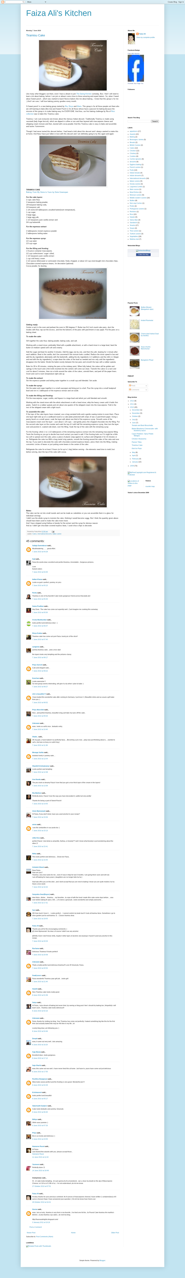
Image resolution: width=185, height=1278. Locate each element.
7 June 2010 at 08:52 (40, 703)
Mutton (132, 200)
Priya (34, 1133)
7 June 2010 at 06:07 (40, 626)
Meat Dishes (134, 192)
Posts (133, 386)
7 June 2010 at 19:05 (40, 919)
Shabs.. (35, 737)
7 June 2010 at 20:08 (40, 955)
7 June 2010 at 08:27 (40, 687)
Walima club (134, 239)
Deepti (34, 1039)
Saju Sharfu (36, 1065)
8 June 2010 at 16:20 (40, 1045)
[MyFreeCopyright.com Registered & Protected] (143, 475)
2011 (132, 404)
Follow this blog (143, 254)
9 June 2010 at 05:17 (40, 1099)
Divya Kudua (37, 633)
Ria (66, 106)
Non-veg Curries (136, 203)
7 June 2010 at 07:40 (40, 639)
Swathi (34, 989)
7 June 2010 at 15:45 (40, 860)
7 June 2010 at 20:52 (40, 968)
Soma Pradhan (38, 606)
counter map (150, 486)
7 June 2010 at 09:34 (40, 716)
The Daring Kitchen (83, 94)
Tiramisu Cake (35, 35)
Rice (131, 214)
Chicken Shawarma (139, 439)
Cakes (34, 534)
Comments (135, 390)
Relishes (133, 212)
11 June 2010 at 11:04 (40, 1157)
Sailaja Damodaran (39, 546)
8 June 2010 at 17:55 (40, 1072)
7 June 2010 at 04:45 (40, 572)
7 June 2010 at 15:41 (40, 846)
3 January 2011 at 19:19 (41, 1222)
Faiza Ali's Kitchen (59, 13)
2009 (132, 466)
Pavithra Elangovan (39, 1079)
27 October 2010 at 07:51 (41, 1186)
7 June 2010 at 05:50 (40, 612)
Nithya (34, 1119)
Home (73, 1233)
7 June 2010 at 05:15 (40, 585)
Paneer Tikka (137, 442)
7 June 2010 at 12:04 (40, 759)
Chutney (133, 153)
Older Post (115, 1233)
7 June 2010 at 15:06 (40, 817)
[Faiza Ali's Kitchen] (136, 81)
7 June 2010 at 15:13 (40, 831)
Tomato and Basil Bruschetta (142, 425)
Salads (132, 217)
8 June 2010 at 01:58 (40, 995)
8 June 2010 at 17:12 (40, 1058)
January (135, 462)
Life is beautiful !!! (39, 694)
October (135, 416)
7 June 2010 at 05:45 (40, 599)
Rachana (35, 948)
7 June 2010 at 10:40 (40, 729)
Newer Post (31, 1233)
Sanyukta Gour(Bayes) (41, 894)
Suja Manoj (36, 1052)
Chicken (133, 151)
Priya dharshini (38, 710)
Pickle (132, 206)
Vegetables (134, 236)
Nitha (34, 854)
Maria (79, 106)
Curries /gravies (135, 159)
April (134, 455)
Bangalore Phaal (147, 360)
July (133, 420)
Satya (34, 1002)
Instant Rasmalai (147, 320)
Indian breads (135, 173)
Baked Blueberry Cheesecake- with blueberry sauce (145, 430)
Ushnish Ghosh (38, 867)
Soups (132, 228)
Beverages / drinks (136, 140)
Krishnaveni (37, 1092)
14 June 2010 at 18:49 (40, 1171)
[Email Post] (52, 531)
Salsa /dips (134, 220)
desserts (133, 162)
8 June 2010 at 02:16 (40, 1011)
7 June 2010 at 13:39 (40, 786)
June (134, 423)
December (136, 410)
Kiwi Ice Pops (137, 448)
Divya (71, 106)
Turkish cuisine (135, 234)
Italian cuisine (57, 534)
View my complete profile (145, 37)
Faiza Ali (35, 926)
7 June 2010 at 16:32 (40, 887)
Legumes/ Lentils (136, 187)
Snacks (132, 225)
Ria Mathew (36, 793)
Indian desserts (135, 175)
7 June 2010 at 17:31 (40, 903)
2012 (132, 401)
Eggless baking (135, 164)
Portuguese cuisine (137, 209)
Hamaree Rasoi (38, 1146)
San (33, 910)
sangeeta (35, 647)
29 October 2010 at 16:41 (41, 1202)
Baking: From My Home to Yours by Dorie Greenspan (47, 192)
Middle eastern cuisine (138, 198)
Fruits (132, 170)
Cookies (133, 156)
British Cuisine (135, 145)
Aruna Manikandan (39, 620)
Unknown (35, 723)
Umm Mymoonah (38, 811)
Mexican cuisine (136, 195)
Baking (132, 137)
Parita (34, 593)
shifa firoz (36, 838)
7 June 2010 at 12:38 (40, 772)
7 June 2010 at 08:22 (40, 671)
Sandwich (133, 223)
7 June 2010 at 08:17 (40, 657)
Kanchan (35, 678)
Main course (134, 189)
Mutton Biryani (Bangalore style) (147, 308)
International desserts (45, 534)
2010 (132, 407)
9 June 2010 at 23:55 (40, 1139)
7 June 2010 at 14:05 (40, 804)
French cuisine (135, 167)
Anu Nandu (36, 779)
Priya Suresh (37, 665)
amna (34, 824)
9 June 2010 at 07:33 (40, 1125)
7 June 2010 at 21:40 (40, 982)
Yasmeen (35, 1164)
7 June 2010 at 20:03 (40, 941)
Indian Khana (37, 579)
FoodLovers (36, 975)
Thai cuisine (134, 231)
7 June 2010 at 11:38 (40, 745)
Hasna (34, 1209)
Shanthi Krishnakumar (41, 766)
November (136, 413)
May (134, 452)
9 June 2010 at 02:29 (40, 1085)
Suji (33, 559)
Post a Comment (36, 1227)
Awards (132, 134)
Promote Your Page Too (135, 83)
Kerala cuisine (135, 184)
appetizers (133, 131)
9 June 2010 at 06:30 (40, 1112)
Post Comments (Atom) (44, 1237)
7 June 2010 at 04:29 (40, 552)
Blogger (102, 1260)
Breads (132, 142)
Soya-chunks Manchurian (145, 348)
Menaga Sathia (38, 752)
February (135, 459)
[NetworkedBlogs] (143, 251)
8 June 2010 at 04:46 (40, 1031)
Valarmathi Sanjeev (39, 1106)
